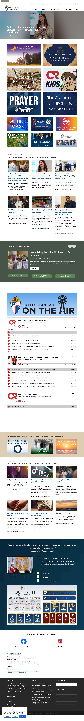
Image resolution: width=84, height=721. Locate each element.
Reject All (15, 716)
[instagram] (77, 4)
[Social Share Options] (50, 672)
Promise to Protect (73, 9)
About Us (32, 9)
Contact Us (32, 3)
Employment (55, 3)
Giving (65, 9)
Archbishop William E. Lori (47, 258)
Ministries (53, 9)
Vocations (58, 9)
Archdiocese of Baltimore (15, 653)
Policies (51, 3)
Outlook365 (64, 3)
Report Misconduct (38, 3)
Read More (34, 268)
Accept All (22, 716)
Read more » (15, 190)
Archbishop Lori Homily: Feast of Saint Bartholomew (67, 695)
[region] (14, 713)
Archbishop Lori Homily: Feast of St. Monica (65, 693)
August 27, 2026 (35, 258)
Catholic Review (46, 3)
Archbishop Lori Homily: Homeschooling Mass (66, 702)
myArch (60, 3)
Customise (7, 716)
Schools (48, 9)
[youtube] (75, 4)
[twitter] (73, 4)
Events (37, 9)
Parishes (43, 9)
